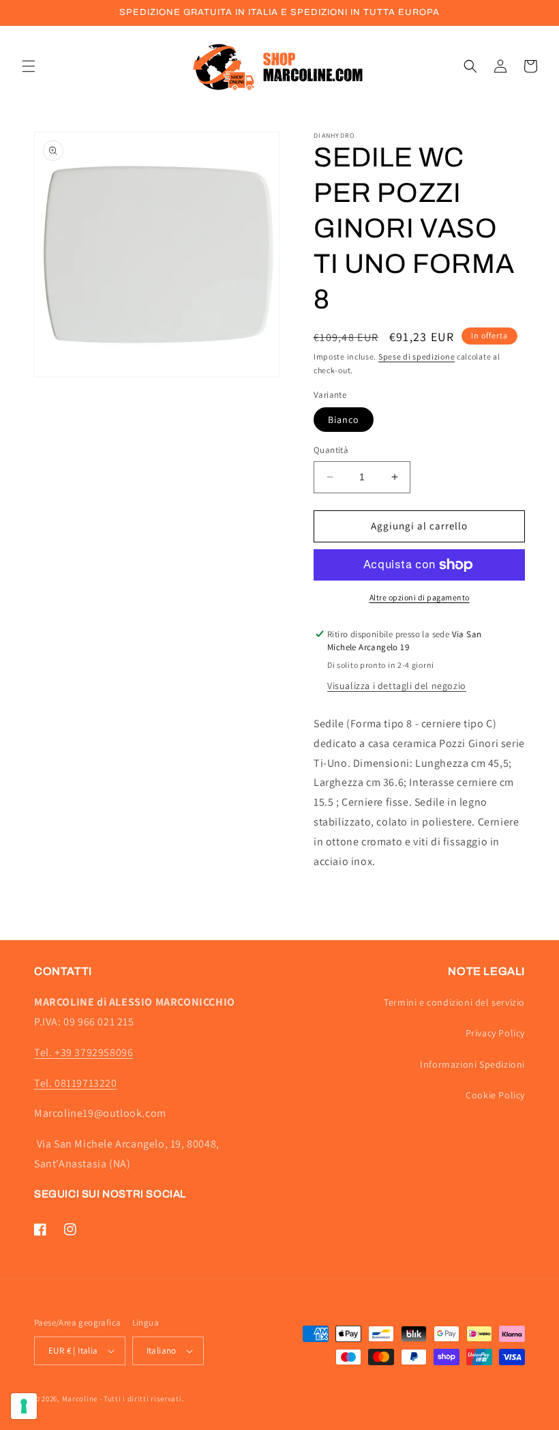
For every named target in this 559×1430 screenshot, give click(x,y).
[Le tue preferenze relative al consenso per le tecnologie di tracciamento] (24, 1406)
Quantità (331, 450)
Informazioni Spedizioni (472, 1064)
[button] (29, 66)
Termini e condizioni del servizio (454, 1002)
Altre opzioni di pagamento (419, 597)
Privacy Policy (495, 1033)
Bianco (343, 419)
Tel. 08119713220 (75, 1083)
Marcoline (79, 1398)
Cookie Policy (495, 1095)
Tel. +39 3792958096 (83, 1052)
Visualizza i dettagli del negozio (396, 686)
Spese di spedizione (416, 356)
